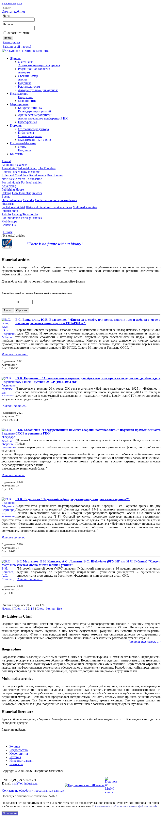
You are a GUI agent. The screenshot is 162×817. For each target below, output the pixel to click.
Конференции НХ (30, 107)
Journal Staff (9, 168)
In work (37, 193)
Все (59, 608)
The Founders (47, 168)
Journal (6, 161)
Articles (6, 214)
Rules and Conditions (15, 175)
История (16, 125)
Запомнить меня (18, 32)
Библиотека (26, 132)
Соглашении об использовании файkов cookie (126, 806)
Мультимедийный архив (34, 139)
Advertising (9, 186)
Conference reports (47, 200)
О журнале (25, 61)
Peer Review (55, 175)
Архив (22, 79)
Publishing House (13, 189)
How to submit (30, 171)
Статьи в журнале (30, 136)
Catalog (6, 193)
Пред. (17, 608)
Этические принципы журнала (39, 65)
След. (40, 608)
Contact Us (9, 225)
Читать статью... (15, 354)
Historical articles (61, 207)
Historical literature (38, 207)
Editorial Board (27, 168)
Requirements (37, 175)
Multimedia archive (85, 207)
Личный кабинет (13, 11)
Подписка (24, 83)
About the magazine (14, 164)
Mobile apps (9, 221)
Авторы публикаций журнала (38, 90)
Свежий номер (28, 76)
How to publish (21, 193)
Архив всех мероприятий (35, 115)
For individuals (11, 182)
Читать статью (13, 475)
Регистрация (11, 42)
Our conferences (12, 200)
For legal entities (31, 182)
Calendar (28, 200)
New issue (8, 179)
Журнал (15, 58)
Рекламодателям (29, 86)
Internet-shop (10, 210)
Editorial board (11, 171)
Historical (8, 203)
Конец (50, 608)
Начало (6, 608)
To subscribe (34, 179)
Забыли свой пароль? (17, 46)
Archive (20, 179)
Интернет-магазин (21, 760)
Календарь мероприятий (34, 111)
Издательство (19, 93)
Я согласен (10, 813)
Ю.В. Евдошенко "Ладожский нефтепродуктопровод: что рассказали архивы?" (72, 499)
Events (6, 196)
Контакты (16, 154)
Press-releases (68, 200)
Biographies (11, 649)
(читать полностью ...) (144, 641)
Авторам (24, 72)
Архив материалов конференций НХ (43, 118)
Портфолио (25, 97)
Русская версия (12, 3)
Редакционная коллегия (34, 68)
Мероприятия (27, 100)
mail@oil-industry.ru (25, 783)
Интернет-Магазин (23, 143)
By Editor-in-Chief (13, 207)
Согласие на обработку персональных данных (33, 790)
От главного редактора (33, 129)
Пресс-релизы (27, 122)
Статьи (22, 146)
